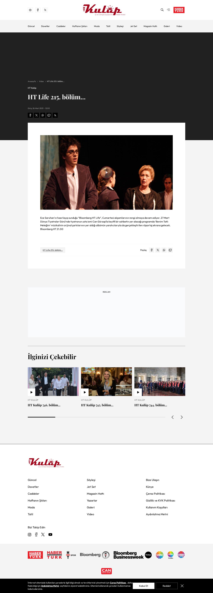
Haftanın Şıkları (79, 26)
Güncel (31, 26)
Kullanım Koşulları (157, 507)
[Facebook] (36, 535)
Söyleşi (120, 26)
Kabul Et (143, 585)
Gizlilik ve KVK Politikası (160, 500)
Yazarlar (92, 500)
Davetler (45, 26)
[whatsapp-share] (42, 115)
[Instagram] (29, 535)
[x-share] (36, 115)
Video (179, 26)
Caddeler (61, 26)
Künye (150, 487)
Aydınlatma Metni (157, 514)
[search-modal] (162, 10)
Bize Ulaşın (152, 480)
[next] (181, 417)
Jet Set (133, 26)
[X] (43, 535)
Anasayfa (32, 81)
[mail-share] (48, 115)
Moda (97, 26)
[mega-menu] (168, 10)
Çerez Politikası (155, 493)
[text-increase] (55, 115)
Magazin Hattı (150, 26)
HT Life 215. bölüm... (56, 81)
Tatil (108, 26)
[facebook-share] (30, 115)
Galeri (167, 26)
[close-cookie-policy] (182, 586)
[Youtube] (50, 535)
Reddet (167, 585)
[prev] (173, 417)
